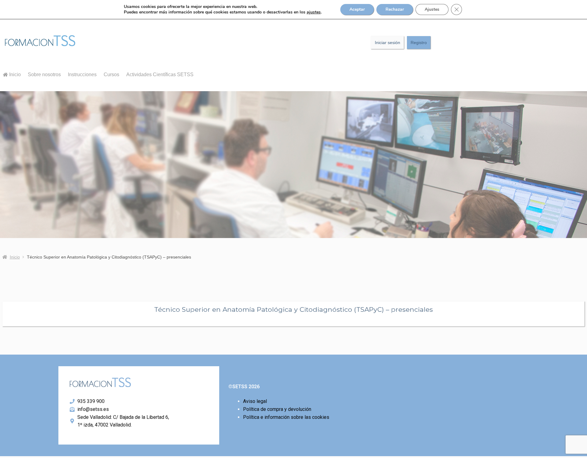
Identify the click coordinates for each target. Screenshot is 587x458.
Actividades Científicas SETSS (160, 74)
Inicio (14, 74)
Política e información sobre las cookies (286, 417)
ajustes (314, 12)
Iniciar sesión (387, 42)
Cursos (111, 74)
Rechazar (395, 9)
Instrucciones (82, 74)
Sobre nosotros (44, 74)
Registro (419, 42)
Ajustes (432, 9)
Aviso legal (255, 401)
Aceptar (357, 9)
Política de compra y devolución (277, 409)
